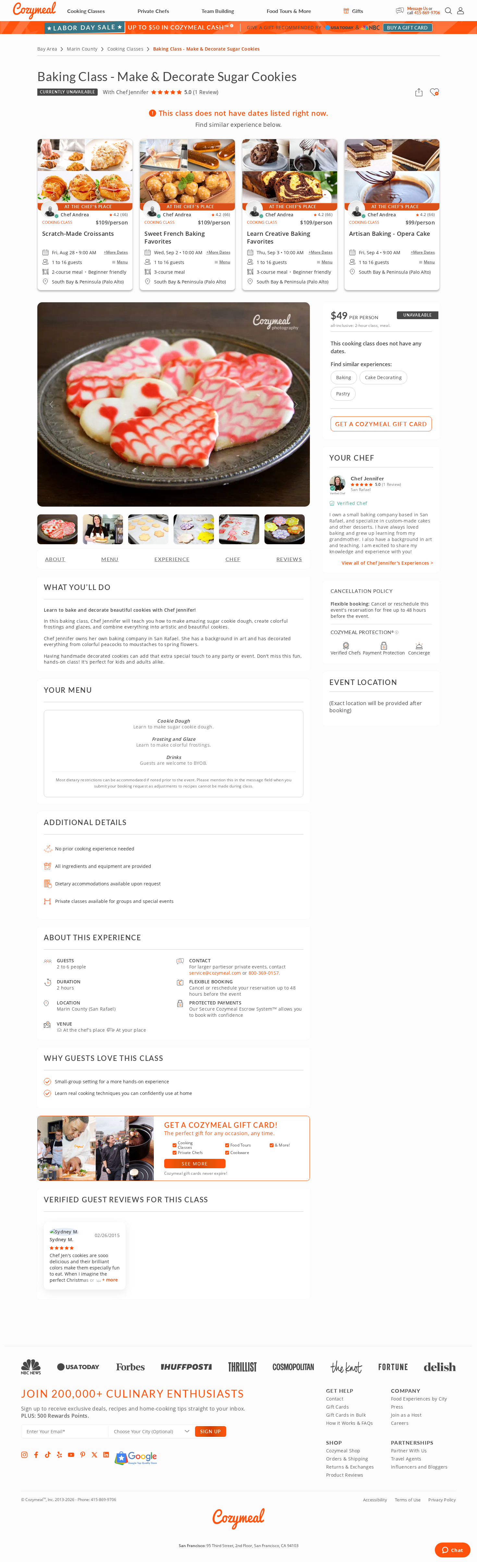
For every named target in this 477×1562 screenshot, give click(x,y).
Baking (343, 377)
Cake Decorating (383, 377)
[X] (94, 1454)
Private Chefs (153, 11)
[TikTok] (47, 1454)
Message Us (417, 8)
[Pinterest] (83, 1454)
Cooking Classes (86, 11)
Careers (400, 1423)
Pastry (343, 393)
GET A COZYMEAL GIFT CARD (381, 424)
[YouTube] (71, 1454)
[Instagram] (24, 1454)
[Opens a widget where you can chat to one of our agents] (452, 1551)
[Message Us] (401, 10)
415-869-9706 (427, 13)
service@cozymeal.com (215, 973)
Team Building (218, 11)
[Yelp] (59, 1454)
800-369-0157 (264, 973)
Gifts (357, 11)
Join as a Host (406, 1415)
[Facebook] (36, 1454)
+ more (110, 1280)
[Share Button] (419, 92)
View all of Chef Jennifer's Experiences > (387, 563)
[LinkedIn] (106, 1454)
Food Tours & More (289, 11)
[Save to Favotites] (436, 93)
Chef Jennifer (367, 478)
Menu (122, 262)
